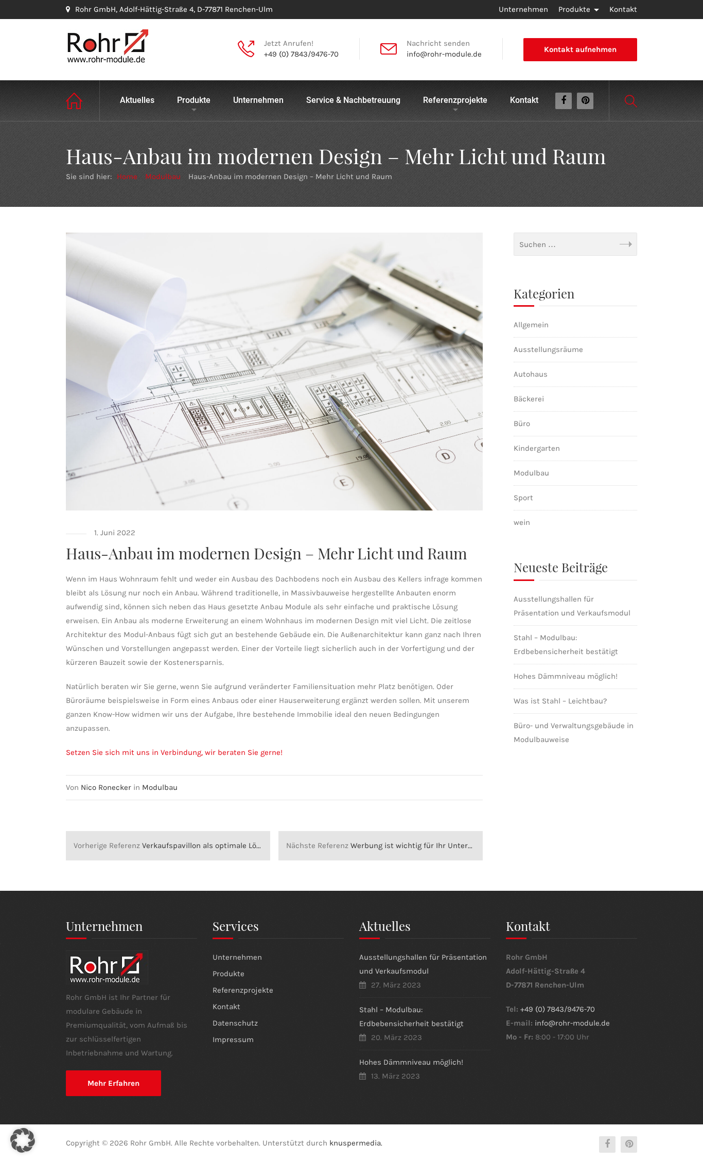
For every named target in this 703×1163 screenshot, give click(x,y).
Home (83, 100)
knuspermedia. (355, 1143)
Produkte (574, 9)
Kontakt (623, 9)
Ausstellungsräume (548, 349)
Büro (522, 423)
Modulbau (160, 787)
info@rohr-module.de (444, 54)
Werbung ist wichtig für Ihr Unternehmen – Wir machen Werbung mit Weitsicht (384, 845)
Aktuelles (137, 100)
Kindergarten (537, 448)
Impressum (233, 1039)
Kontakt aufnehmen (580, 49)
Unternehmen (523, 9)
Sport (523, 497)
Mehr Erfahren (113, 1083)
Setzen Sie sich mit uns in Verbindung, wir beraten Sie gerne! (174, 752)
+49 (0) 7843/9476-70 (301, 54)
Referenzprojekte (455, 100)
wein (522, 522)
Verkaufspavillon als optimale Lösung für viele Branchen (172, 845)
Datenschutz (235, 1023)
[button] (22, 1140)
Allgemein (531, 324)
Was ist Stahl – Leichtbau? (560, 701)
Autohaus (531, 374)
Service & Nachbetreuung (353, 100)
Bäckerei (529, 398)
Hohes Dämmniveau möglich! (566, 676)
